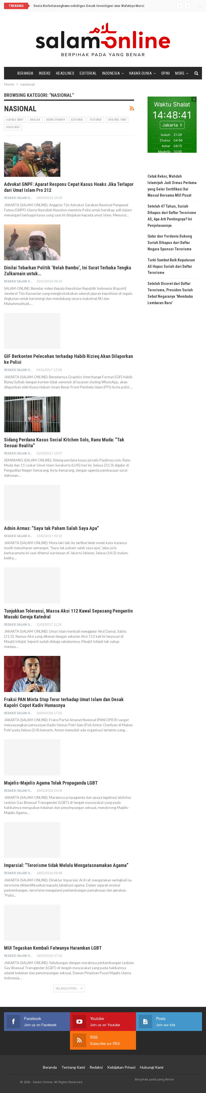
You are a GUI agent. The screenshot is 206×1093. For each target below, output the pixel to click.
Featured (96, 119)
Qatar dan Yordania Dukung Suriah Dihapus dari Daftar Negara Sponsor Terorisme (170, 242)
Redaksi (96, 1067)
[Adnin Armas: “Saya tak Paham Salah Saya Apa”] (32, 503)
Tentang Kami (73, 1067)
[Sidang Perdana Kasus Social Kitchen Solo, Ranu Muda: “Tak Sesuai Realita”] (32, 414)
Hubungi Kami (151, 1067)
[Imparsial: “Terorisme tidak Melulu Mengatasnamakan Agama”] (32, 840)
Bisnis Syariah (55, 119)
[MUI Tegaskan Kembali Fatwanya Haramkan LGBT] (32, 923)
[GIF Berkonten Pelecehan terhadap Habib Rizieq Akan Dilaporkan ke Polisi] (32, 331)
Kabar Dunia (140, 73)
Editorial (88, 73)
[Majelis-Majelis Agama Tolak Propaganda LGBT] (32, 757)
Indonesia (111, 73)
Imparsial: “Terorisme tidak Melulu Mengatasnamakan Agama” (66, 865)
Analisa (35, 119)
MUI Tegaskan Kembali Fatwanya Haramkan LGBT (53, 948)
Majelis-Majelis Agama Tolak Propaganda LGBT (51, 783)
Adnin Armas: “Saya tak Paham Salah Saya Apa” (51, 528)
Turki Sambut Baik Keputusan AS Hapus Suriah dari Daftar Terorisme (171, 266)
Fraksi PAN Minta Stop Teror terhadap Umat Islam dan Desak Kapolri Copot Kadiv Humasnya (64, 702)
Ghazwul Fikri (117, 119)
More (180, 73)
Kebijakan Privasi (121, 1067)
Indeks (45, 73)
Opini (165, 73)
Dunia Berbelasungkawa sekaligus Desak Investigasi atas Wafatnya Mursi (89, 6)
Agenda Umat (15, 119)
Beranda (25, 73)
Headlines (65, 73)
